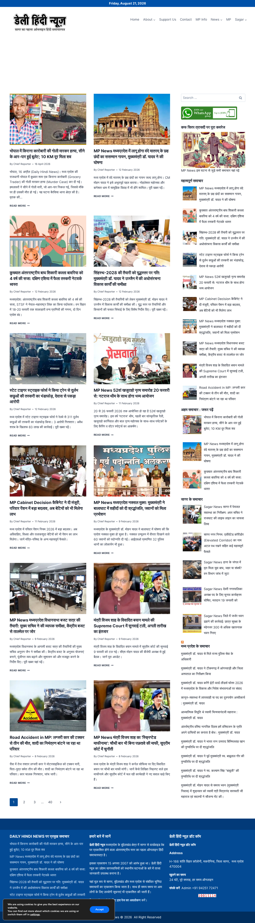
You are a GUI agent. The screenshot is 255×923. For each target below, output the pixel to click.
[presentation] (48, 119)
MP (228, 19)
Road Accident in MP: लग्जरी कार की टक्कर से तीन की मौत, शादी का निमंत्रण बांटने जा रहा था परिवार (47, 743)
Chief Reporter (22, 163)
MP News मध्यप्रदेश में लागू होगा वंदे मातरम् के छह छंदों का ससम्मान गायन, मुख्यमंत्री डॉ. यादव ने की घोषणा (131, 156)
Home (134, 19)
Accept (99, 909)
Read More (20, 205)
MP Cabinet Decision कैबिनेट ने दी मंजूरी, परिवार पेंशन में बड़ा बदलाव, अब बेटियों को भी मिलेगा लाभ (46, 508)
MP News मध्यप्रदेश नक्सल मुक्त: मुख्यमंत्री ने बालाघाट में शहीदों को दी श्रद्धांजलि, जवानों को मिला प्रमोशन (130, 508)
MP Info (201, 19)
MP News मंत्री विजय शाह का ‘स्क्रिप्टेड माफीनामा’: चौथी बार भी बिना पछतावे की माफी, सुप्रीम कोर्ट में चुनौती (132, 743)
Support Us (167, 19)
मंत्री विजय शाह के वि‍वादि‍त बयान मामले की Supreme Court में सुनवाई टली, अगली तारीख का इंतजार (130, 626)
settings (35, 914)
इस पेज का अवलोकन (129, 900)
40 (50, 802)
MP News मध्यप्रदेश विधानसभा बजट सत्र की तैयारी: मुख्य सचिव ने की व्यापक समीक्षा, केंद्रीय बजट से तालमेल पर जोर (47, 626)
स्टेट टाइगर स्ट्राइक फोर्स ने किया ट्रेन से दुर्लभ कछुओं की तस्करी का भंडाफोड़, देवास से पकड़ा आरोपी (44, 396)
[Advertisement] (127, 61)
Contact (186, 19)
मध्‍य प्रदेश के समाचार (195, 646)
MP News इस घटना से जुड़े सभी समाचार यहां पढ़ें (210, 170)
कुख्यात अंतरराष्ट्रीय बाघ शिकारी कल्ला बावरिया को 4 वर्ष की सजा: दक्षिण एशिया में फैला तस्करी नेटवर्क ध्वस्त (46, 278)
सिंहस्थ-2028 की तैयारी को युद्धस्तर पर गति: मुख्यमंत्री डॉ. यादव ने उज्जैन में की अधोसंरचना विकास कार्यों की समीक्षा (127, 278)
